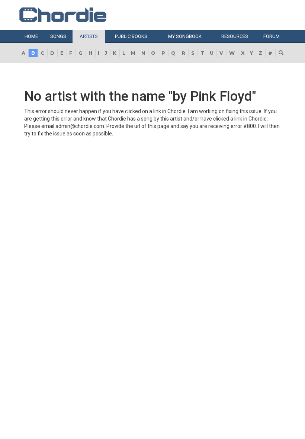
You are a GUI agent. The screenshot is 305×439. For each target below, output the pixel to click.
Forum (271, 36)
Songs (58, 36)
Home (31, 36)
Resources (234, 36)
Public (131, 36)
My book (185, 36)
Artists (89, 36)
